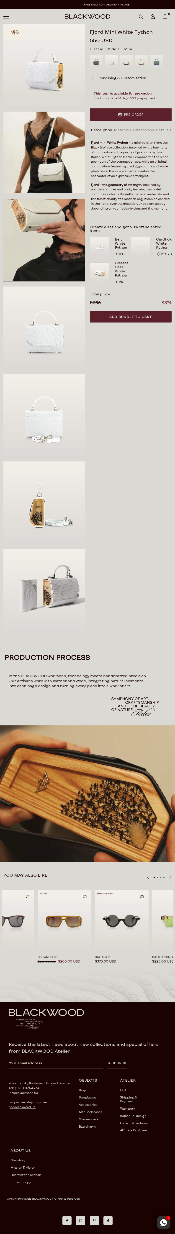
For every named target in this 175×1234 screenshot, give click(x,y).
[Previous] (148, 877)
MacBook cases (90, 1112)
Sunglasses (87, 1097)
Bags (82, 1090)
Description (101, 130)
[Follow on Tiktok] (108, 1220)
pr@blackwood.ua (22, 1107)
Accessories (88, 1104)
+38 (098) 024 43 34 (24, 1088)
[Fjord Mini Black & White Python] (126, 61)
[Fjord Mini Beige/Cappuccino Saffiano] (141, 61)
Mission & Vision (22, 1167)
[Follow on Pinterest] (94, 1220)
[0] (165, 16)
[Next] (170, 877)
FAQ (123, 1090)
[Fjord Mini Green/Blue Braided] (156, 61)
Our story (17, 1160)
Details (162, 130)
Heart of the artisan (25, 1175)
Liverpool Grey (28, 956)
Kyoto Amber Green (146, 956)
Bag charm (87, 1126)
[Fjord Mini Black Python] (96, 61)
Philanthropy (20, 1182)
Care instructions (134, 1123)
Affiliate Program (133, 1130)
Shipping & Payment (128, 1099)
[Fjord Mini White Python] (111, 61)
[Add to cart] (6, 896)
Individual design (133, 1116)
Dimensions (143, 130)
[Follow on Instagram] (80, 1220)
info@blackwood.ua (23, 1093)
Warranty (127, 1108)
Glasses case (88, 1119)
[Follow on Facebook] (67, 1220)
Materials (122, 130)
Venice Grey (83, 956)
